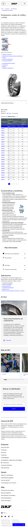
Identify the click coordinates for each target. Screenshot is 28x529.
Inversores (6, 462)
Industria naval (5, 289)
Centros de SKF (5, 480)
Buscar (14, 408)
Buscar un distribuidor (7, 475)
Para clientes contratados (8, 495)
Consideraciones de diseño (8, 63)
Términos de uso (15, 520)
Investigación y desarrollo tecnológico (11, 460)
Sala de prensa (5, 467)
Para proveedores (6, 493)
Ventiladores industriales (8, 287)
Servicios (3, 452)
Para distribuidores (6, 498)
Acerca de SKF (5, 447)
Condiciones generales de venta (8, 523)
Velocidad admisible (7, 60)
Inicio (2, 8)
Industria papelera (6, 286)
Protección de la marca (7, 490)
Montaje (4, 66)
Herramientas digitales (7, 477)
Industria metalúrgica (7, 284)
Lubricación (5, 65)
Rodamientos (14, 8)
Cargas (4, 57)
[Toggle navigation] (3, 3)
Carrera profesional (6, 465)
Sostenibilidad (5, 457)
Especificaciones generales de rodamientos (12, 56)
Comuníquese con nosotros (8, 482)
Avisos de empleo (6, 500)
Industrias (3, 455)
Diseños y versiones (7, 54)
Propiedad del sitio (16, 521)
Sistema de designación (7, 68)
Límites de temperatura (7, 59)
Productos (7, 8)
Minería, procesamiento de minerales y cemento (13, 290)
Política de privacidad (5, 521)
